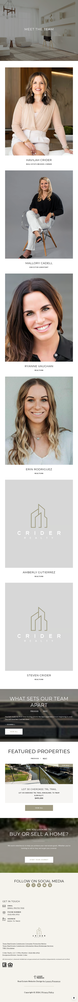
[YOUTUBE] (44, 885)
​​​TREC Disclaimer (9, 948)
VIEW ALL (14, 731)
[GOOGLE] (50, 885)
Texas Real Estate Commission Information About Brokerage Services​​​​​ (28, 946)
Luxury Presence (52, 981)
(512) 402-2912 (14, 914)
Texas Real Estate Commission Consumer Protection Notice (24, 944)
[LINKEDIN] (39, 885)
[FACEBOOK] (28, 885)
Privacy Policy (48, 992)
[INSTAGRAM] (33, 885)
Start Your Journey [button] (39, 860)
